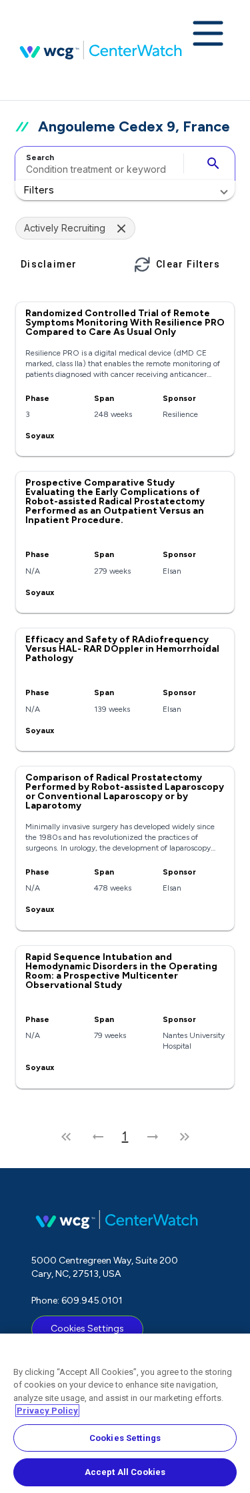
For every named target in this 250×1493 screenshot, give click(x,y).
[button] (125, 190)
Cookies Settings (87, 1328)
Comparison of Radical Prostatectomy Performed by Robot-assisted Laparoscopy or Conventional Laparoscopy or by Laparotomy (124, 791)
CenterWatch (100, 50)
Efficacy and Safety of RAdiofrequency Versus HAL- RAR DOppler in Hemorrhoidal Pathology (122, 649)
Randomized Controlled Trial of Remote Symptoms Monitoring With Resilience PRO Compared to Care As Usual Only (125, 323)
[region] (125, 1413)
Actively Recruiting (64, 227)
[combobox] (97, 163)
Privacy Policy (47, 1411)
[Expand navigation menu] (208, 34)
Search (40, 157)
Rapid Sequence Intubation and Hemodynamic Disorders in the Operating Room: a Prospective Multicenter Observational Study (121, 971)
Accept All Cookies (125, 1472)
